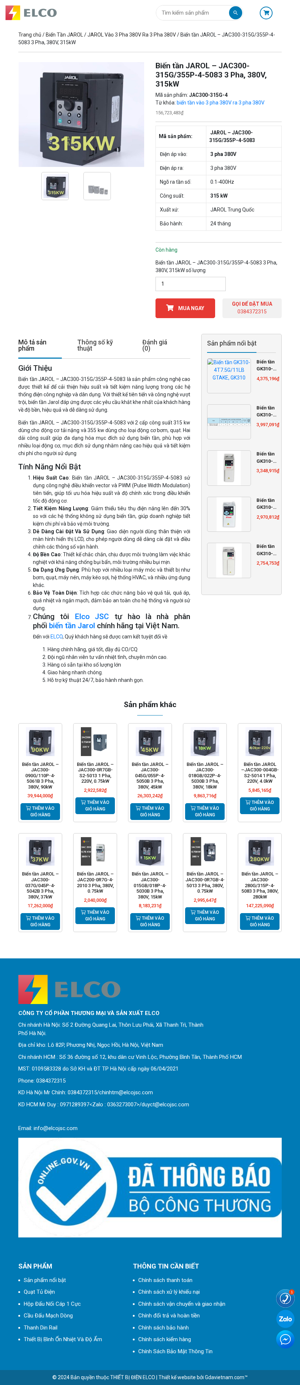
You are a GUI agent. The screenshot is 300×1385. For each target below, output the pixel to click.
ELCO (56, 637)
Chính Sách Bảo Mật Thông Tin (175, 1351)
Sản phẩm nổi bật (45, 1280)
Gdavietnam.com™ (226, 1377)
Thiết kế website (177, 1377)
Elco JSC (92, 616)
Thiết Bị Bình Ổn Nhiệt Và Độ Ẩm (63, 1339)
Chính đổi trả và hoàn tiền (169, 1315)
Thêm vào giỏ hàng (42, 811)
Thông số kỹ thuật (95, 345)
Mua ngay (190, 308)
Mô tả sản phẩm (32, 345)
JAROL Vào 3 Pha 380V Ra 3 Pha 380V (131, 35)
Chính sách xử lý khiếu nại (169, 1292)
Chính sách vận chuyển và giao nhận (181, 1304)
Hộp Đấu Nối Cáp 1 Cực (52, 1304)
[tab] (40, 346)
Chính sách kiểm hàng (164, 1339)
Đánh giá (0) (154, 345)
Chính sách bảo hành (163, 1327)
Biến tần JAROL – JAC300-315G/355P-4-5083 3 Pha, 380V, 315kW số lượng (216, 266)
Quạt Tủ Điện (39, 1292)
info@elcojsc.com (56, 1128)
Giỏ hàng (268, 13)
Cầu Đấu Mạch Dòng (48, 1315)
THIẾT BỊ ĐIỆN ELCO (132, 1377)
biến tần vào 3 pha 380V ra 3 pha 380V (221, 103)
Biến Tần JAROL (64, 35)
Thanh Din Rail (40, 1327)
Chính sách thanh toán (165, 1280)
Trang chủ (29, 35)
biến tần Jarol (72, 625)
